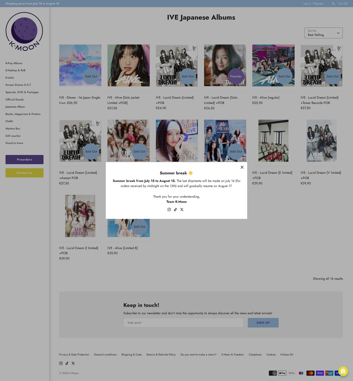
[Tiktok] (175, 210)
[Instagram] (169, 210)
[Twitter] (181, 210)
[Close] (242, 167)
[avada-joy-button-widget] (343, 371)
